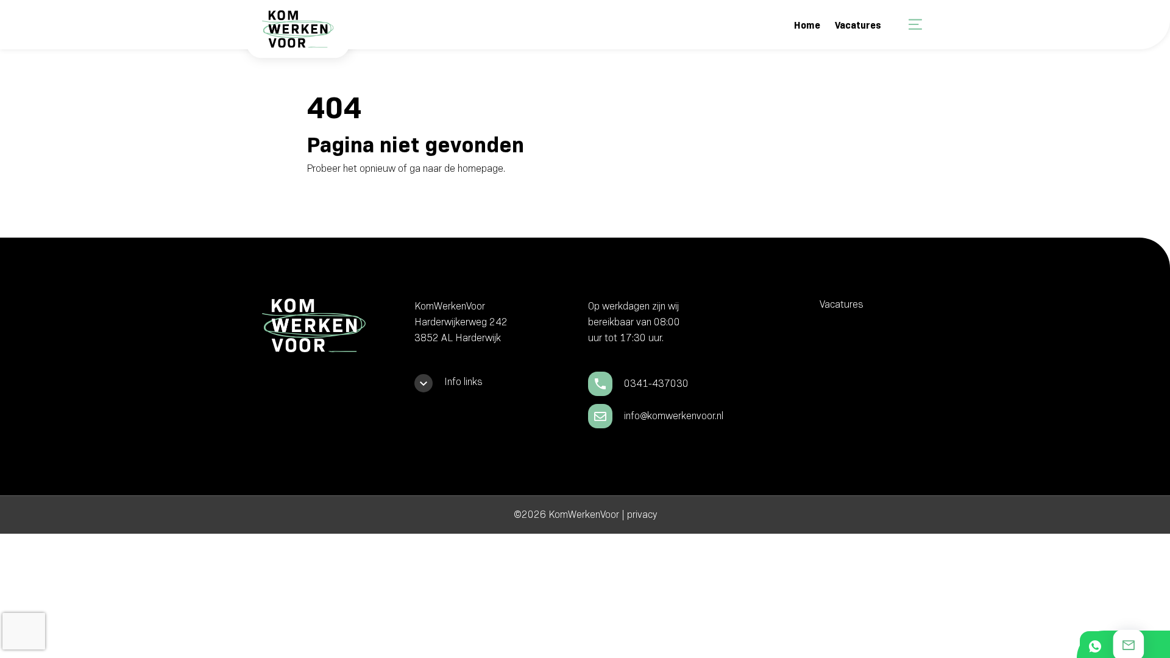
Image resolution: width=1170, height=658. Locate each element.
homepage (480, 168)
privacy (642, 514)
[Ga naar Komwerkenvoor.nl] (296, 37)
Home (807, 25)
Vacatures (858, 25)
